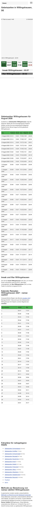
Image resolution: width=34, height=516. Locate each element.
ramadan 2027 (26, 298)
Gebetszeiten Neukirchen (12, 459)
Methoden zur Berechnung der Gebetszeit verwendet (16, 495)
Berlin (6, 482)
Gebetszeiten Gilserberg (11, 472)
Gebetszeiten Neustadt (11, 456)
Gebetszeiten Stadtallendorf (12, 475)
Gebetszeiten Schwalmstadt (12, 454)
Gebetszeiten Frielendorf (12, 467)
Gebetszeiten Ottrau (10, 469)
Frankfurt (7, 480)
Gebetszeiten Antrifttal (11, 451)
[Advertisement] (17, 40)
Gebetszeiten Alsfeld (10, 464)
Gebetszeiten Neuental (11, 477)
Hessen (4, 3)
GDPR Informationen (7, 514)
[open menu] (31, 3)
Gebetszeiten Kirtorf (10, 461)
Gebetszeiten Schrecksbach (12, 448)
